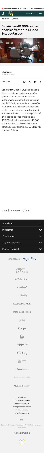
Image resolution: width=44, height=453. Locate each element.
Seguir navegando (11, 242)
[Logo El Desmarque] (22, 304)
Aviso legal (22, 397)
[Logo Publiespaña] (22, 377)
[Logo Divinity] (22, 295)
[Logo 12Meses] (22, 361)
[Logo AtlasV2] (22, 369)
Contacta (22, 419)
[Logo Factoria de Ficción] (22, 312)
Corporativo (8, 236)
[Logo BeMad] (22, 336)
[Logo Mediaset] (22, 260)
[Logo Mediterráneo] (22, 386)
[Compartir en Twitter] (30, 82)
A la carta (15, 18)
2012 (28, 210)
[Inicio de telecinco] (3, 13)
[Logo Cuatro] (22, 287)
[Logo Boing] (22, 320)
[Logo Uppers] (22, 345)
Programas (7, 229)
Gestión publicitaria (22, 413)
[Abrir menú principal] (40, 13)
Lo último (5, 18)
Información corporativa (22, 400)
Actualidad (7, 223)
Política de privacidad (22, 403)
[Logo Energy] (22, 328)
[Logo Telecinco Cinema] (22, 353)
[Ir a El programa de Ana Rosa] (10, 13)
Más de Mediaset (10, 249)
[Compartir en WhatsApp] (24, 82)
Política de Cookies (22, 410)
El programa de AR (16, 210)
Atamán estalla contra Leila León (15, 9)
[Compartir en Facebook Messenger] (35, 82)
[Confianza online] (22, 444)
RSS (22, 416)
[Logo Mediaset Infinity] (22, 271)
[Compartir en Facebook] (40, 82)
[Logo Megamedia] (23, 433)
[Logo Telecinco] (22, 279)
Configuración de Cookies (22, 407)
